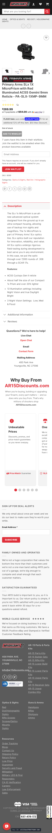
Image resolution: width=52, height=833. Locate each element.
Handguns (33, 707)
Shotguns (33, 714)
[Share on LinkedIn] (29, 189)
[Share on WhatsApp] (4, 189)
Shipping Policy (10, 754)
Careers (6, 785)
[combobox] (23, 11)
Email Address (10, 527)
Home (4, 19)
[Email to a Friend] (19, 189)
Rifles (31, 710)
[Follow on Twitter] (14, 677)
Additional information (20, 314)
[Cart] (47, 4)
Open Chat (26, 340)
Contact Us (8, 750)
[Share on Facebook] (9, 189)
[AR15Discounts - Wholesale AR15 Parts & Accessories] (20, 4)
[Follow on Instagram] (9, 677)
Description (15, 206)
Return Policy (9, 757)
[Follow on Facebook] (4, 677)
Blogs (5, 747)
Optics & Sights (17, 19)
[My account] (33, 4)
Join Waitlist (13, 169)
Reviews (12, 321)
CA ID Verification (11, 782)
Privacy (37, 810)
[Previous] (6, 50)
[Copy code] (40, 119)
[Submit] (47, 11)
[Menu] (3, 4)
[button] (49, 812)
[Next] (45, 50)
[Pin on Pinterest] (24, 189)
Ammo (31, 717)
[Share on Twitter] (14, 189)
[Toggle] (4, 206)
